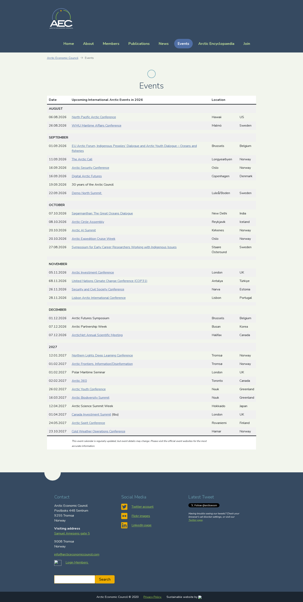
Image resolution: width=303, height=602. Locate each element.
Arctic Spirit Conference (88, 423)
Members (111, 43)
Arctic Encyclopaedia (216, 43)
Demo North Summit (87, 193)
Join (246, 43)
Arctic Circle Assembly (88, 222)
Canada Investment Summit (91, 414)
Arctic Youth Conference (89, 389)
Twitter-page (195, 520)
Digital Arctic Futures (87, 176)
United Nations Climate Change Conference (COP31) (109, 281)
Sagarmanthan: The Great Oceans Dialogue (102, 213)
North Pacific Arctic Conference (94, 117)
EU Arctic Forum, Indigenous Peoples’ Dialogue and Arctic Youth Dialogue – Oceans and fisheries (134, 148)
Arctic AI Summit (84, 230)
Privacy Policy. (152, 597)
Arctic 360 (79, 380)
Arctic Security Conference (90, 167)
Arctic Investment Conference (93, 272)
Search (104, 579)
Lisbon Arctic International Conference (99, 298)
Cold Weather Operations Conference (98, 431)
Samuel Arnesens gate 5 (72, 533)
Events (183, 43)
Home (68, 43)
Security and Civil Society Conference (98, 289)
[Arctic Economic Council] (61, 18)
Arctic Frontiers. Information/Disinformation (102, 364)
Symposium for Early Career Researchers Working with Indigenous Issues (124, 247)
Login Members (77, 562)
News (164, 43)
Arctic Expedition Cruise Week (93, 238)
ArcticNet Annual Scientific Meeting (97, 335)
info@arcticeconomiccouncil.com (76, 554)
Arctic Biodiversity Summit (90, 397)
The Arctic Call (82, 159)
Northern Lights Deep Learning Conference (102, 355)
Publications (139, 43)
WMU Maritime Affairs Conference (96, 125)
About (88, 43)
